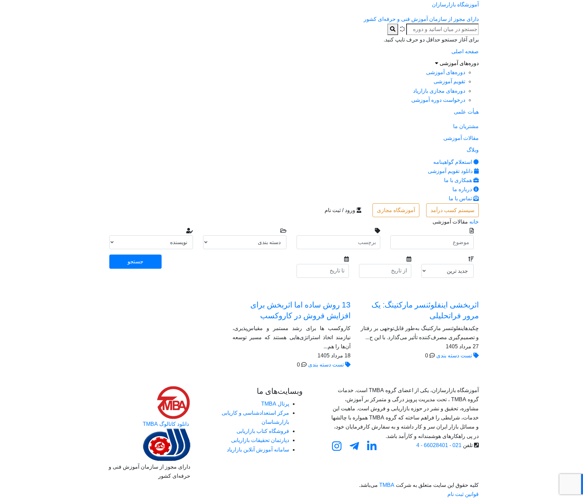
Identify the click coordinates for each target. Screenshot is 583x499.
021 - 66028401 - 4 (439, 445)
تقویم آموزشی (449, 81)
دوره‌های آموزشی (458, 63)
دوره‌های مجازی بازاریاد (439, 91)
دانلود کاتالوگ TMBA (166, 424)
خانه (474, 222)
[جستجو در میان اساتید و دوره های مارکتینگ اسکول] (392, 29)
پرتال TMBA (275, 404)
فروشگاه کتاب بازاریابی (263, 431)
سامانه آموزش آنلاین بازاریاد (258, 449)
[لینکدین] (372, 446)
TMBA (386, 485)
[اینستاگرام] (336, 446)
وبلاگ (473, 150)
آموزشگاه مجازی (396, 210)
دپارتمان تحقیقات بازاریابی (260, 440)
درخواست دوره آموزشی (438, 100)
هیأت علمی (466, 112)
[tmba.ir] (173, 402)
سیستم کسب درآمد (452, 210)
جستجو (135, 261)
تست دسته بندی (454, 355)
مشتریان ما (466, 126)
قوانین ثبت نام (463, 494)
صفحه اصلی (465, 51)
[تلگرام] (354, 446)
